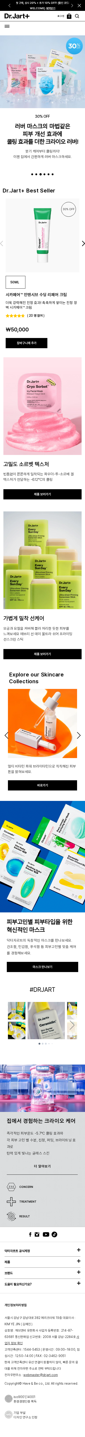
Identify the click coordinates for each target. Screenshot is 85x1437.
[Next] (72, 5)
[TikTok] (51, 1234)
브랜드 (9, 1273)
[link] (42, 235)
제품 (7, 1262)
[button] (79, 5)
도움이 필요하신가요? (18, 1284)
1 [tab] (33, 174)
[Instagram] (38, 1234)
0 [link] (69, 16)
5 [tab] (49, 174)
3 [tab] (41, 174)
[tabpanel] (42, 103)
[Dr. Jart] (17, 16)
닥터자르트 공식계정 (17, 1251)
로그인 (61, 16)
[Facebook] (31, 1234)
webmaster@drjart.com (40, 1375)
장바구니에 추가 (26, 343)
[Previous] (9, 5)
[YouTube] (44, 1234)
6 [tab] (53, 174)
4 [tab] (45, 174)
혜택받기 (50, 8)
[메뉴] (7, 26)
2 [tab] (37, 174)
